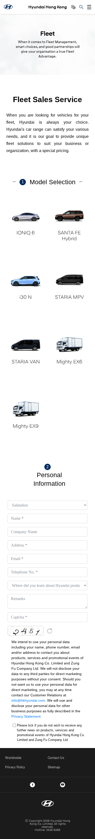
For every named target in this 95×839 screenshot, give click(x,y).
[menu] (89, 7)
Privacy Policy (15, 767)
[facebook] (32, 784)
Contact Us (56, 757)
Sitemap (54, 767)
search (81, 7)
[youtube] (62, 784)
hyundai (8, 7)
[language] (73, 7)
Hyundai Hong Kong (47, 7)
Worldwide (13, 757)
